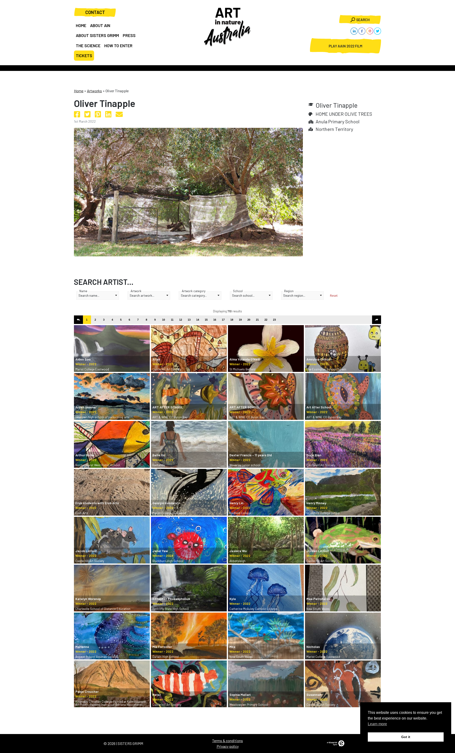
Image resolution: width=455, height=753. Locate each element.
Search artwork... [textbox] (142, 295)
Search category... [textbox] (194, 295)
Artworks (94, 90)
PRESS (129, 35)
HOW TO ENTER (118, 45)
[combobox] (98, 295)
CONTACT (95, 12)
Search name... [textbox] (88, 295)
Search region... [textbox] (294, 295)
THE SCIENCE (88, 45)
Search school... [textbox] (243, 295)
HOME (81, 25)
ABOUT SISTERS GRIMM (97, 35)
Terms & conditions (227, 740)
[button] (78, 319)
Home (78, 90)
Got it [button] (405, 737)
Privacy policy (228, 746)
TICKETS (84, 55)
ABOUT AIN (100, 25)
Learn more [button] (377, 724)
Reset (334, 295)
